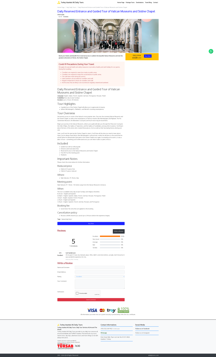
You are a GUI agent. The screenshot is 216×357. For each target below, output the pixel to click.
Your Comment (62, 281)
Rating (59, 276)
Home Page (120, 2)
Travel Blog (148, 2)
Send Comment (91, 300)
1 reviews (63, 16)
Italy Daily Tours (71, 7)
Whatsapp (104, 333)
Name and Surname (63, 267)
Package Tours (130, 2)
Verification (60, 292)
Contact (155, 2)
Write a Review (118, 231)
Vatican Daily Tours (67, 219)
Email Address (61, 272)
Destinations (140, 2)
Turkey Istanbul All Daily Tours (72, 2)
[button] (65, 36)
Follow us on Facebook (142, 328)
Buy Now (148, 56)
